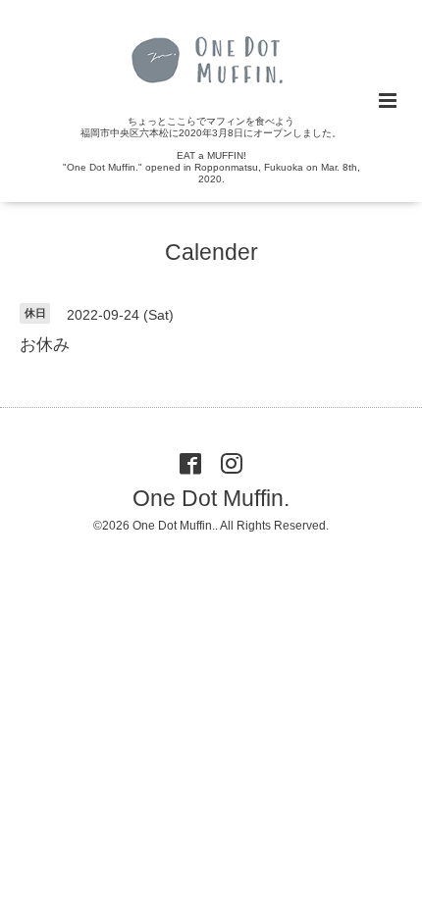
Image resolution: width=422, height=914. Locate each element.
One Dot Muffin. (211, 498)
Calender (211, 251)
